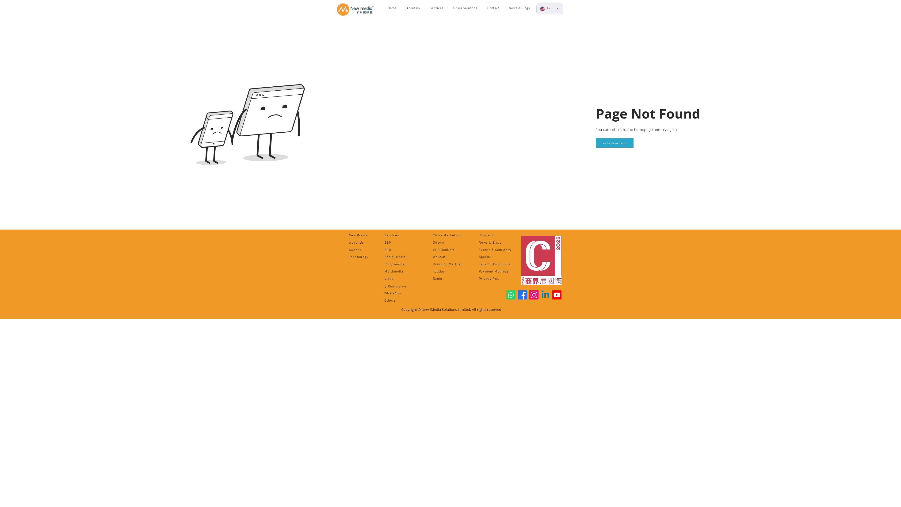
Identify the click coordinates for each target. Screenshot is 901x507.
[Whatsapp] (510, 295)
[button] (519, 8)
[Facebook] (522, 295)
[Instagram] (533, 295)
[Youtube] (556, 295)
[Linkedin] (545, 295)
